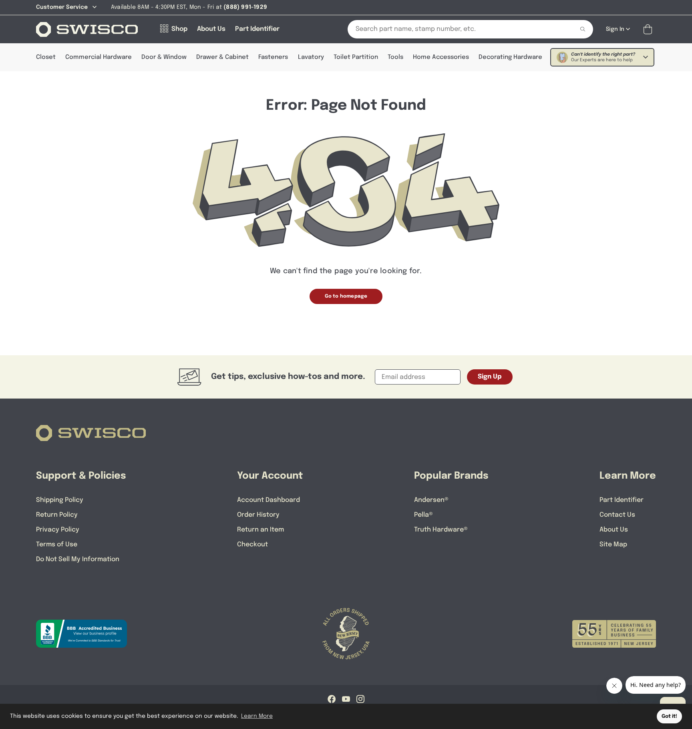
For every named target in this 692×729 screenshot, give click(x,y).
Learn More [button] (257, 716)
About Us (613, 529)
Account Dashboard (268, 500)
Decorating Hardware (510, 57)
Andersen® (431, 500)
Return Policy (57, 515)
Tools (395, 57)
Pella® (423, 515)
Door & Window (164, 57)
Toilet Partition (356, 57)
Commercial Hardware (98, 57)
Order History (258, 515)
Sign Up (490, 376)
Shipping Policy (59, 500)
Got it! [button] (669, 716)
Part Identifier (621, 500)
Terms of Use (56, 544)
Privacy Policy (57, 529)
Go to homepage (346, 296)
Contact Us (617, 515)
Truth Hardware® (441, 529)
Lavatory (311, 57)
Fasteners (273, 57)
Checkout (252, 544)
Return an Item (260, 529)
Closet (46, 57)
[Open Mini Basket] (649, 29)
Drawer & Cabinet (222, 57)
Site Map (613, 544)
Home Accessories (441, 57)
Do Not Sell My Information (77, 559)
